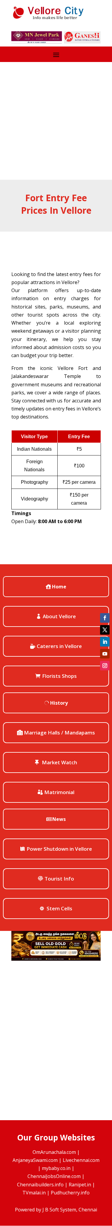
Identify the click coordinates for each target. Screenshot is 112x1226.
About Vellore (59, 616)
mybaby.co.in (56, 1168)
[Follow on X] (105, 630)
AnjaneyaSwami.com (35, 1160)
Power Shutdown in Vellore (59, 848)
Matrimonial (59, 792)
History (59, 703)
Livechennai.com (81, 1160)
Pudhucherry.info (70, 1192)
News (59, 819)
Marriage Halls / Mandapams (59, 732)
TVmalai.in (34, 1192)
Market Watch (59, 762)
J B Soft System (59, 1209)
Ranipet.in (80, 1184)
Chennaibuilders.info (40, 1184)
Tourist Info (59, 878)
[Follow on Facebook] (105, 618)
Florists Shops (59, 675)
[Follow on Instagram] (105, 665)
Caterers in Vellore (59, 646)
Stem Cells (59, 908)
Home (59, 586)
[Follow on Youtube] (105, 653)
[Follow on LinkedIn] (105, 642)
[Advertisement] (56, 121)
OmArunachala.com (54, 1152)
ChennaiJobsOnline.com (54, 1176)
